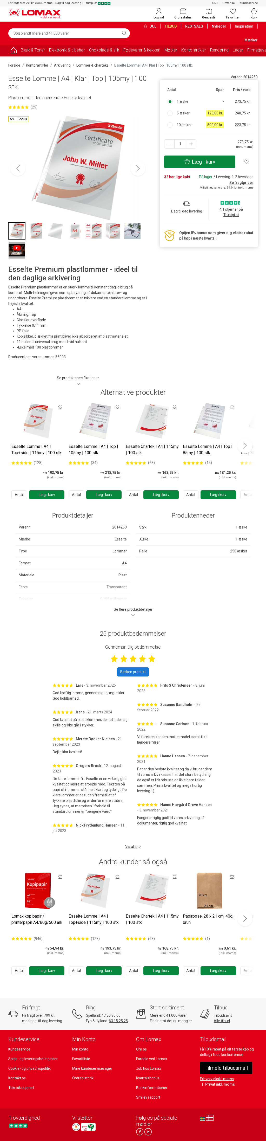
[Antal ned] (169, 144)
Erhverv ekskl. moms (217, 1079)
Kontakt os (17, 1078)
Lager (238, 50)
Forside (14, 65)
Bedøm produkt (133, 672)
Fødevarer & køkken (141, 50)
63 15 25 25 (118, 1021)
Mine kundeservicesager (92, 1068)
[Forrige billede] (17, 168)
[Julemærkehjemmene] (76, 1127)
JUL (152, 26)
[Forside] (13, 51)
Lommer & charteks (92, 65)
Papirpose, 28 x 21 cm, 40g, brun (208, 919)
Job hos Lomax (148, 1068)
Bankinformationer (151, 1088)
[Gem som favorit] (60, 407)
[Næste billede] (137, 168)
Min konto (80, 1049)
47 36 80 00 (111, 1015)
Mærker (251, 40)
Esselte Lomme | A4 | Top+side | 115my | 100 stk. (36, 449)
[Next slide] (244, 445)
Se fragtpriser (241, 183)
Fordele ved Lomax (151, 1059)
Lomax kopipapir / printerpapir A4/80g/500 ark (36, 919)
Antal (19, 495)
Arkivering (62, 65)
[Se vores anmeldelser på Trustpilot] (18, 1125)
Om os (141, 1049)
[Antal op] (191, 144)
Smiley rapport (148, 1097)
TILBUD (171, 26)
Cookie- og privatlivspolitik (29, 1068)
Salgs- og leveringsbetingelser (33, 1059)
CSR (214, 3)
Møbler (170, 50)
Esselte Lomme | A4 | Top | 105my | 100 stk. (93, 449)
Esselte (121, 539)
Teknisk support (21, 1088)
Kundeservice (249, 3)
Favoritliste (81, 1059)
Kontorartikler (193, 50)
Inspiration (244, 26)
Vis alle (131, 847)
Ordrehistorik (83, 1078)
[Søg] (124, 33)
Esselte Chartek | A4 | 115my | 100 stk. (152, 449)
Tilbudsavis (223, 1015)
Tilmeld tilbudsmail (226, 1068)
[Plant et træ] (88, 1127)
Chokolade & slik (104, 50)
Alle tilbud (222, 1021)
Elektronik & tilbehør (67, 50)
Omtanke (228, 3)
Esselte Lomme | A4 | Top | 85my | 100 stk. (207, 449)
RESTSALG (194, 26)
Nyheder (219, 26)
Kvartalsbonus (147, 1078)
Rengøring (219, 50)
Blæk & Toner (33, 50)
